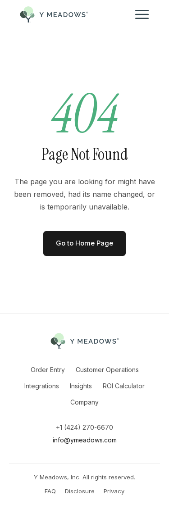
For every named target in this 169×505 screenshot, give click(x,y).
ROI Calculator (124, 386)
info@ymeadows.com (85, 440)
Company (84, 402)
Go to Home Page (84, 243)
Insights (81, 386)
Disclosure (80, 491)
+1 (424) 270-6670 (84, 427)
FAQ (50, 491)
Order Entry (48, 369)
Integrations (41, 386)
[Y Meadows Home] (54, 14)
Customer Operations (107, 369)
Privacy (114, 491)
